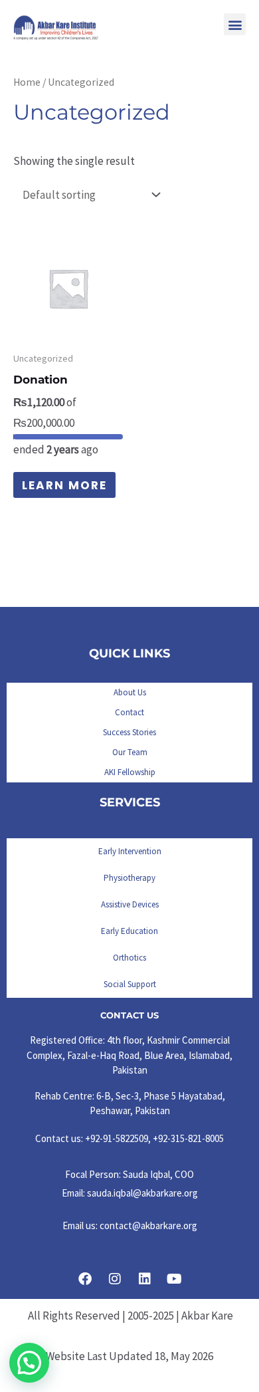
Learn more (64, 485)
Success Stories (129, 732)
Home (27, 82)
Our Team (129, 752)
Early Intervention (129, 851)
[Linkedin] (144, 1279)
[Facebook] (85, 1279)
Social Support (130, 984)
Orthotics (129, 957)
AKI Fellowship (129, 772)
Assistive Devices (130, 904)
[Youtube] (174, 1279)
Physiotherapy (129, 877)
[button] (235, 24)
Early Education (129, 931)
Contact (129, 712)
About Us (130, 692)
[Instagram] (115, 1279)
